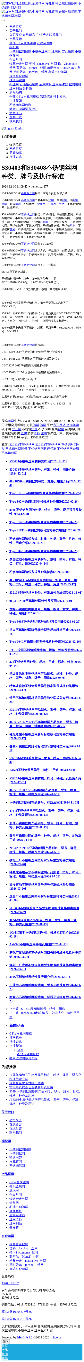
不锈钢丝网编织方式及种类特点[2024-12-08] (39, 572)
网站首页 (15, 26)
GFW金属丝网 (19, 1182)
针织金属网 (17, 1186)
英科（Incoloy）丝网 (23, 1248)
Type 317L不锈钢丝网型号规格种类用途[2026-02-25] (45, 493)
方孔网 (52, 203)
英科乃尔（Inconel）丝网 (26, 1264)
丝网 (65, 200)
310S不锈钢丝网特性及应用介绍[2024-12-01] (39, 976)
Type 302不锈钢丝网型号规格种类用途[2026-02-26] (44, 501)
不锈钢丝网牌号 (16, 448)
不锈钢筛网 (17, 1165)
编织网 (6, 1141)
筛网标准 (15, 1037)
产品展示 (8, 1174)
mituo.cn (56, 1337)
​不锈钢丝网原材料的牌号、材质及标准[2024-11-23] (44, 802)
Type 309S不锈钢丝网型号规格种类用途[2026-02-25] (44, 621)
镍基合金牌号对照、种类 (26, 1083)
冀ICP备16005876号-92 (17, 1311)
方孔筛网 (15, 1161)
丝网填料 (15, 1219)
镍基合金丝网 (18, 1244)
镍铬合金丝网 (18, 1198)
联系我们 (15, 1132)
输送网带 (15, 1157)
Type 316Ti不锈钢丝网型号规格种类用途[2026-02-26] (45, 530)
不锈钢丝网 (28, 193)
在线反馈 (15, 1128)
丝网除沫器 (17, 1215)
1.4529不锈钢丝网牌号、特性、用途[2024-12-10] (42, 770)
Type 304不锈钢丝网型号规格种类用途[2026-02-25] (44, 551)
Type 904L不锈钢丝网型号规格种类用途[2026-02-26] (45, 641)
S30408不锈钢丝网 (48, 444)
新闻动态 (15, 152)
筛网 (51, 200)
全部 (12, 43)
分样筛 (14, 1227)
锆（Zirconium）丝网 (23, 1252)
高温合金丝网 (18, 1269)
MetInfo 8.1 (25, 1337)
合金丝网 (15, 1194)
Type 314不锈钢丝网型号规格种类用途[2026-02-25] (44, 522)
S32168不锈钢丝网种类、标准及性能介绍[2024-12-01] (45, 592)
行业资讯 (15, 157)
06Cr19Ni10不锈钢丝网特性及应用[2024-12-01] (41, 600)
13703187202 (10, 1283)
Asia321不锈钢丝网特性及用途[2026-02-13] (38, 944)
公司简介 (15, 1120)
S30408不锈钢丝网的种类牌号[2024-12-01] (38, 461)
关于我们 (8, 1112)
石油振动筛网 (18, 1207)
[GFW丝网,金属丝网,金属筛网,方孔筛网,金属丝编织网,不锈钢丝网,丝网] (42, 10)
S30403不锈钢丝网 (22, 444)
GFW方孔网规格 (20, 1033)
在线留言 (15, 1124)
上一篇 (37, 1008)
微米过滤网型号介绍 (23, 1058)
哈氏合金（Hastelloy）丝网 (27, 1260)
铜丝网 (14, 1202)
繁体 (5, 1341)
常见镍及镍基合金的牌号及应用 (31, 1087)
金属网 (41, 203)
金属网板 (15, 1211)
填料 (72, 225)
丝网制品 (15, 1223)
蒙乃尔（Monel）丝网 (24, 1256)
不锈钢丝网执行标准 (42, 448)
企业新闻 (15, 1046)
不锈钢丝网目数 (28, 1054)
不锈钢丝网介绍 (68, 448)
